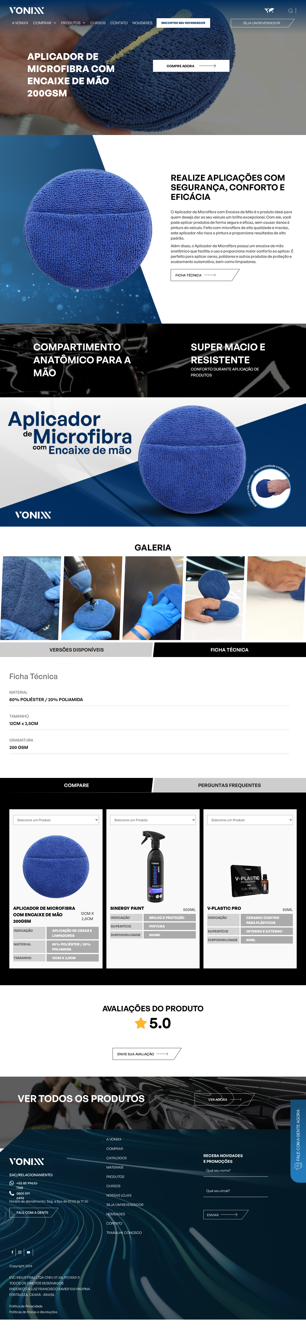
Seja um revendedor (261, 23)
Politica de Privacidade (26, 1306)
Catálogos (116, 1158)
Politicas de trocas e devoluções (33, 1312)
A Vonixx (20, 23)
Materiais (114, 1167)
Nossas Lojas (118, 1195)
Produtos (71, 23)
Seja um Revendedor (124, 1205)
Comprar (114, 1149)
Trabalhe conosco (124, 1233)
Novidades (142, 23)
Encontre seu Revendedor (183, 23)
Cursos (98, 23)
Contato (119, 23)
